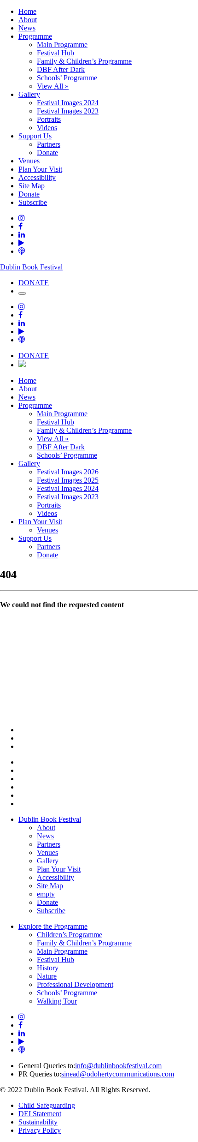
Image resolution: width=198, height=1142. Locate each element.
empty (46, 894)
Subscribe (32, 202)
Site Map (31, 186)
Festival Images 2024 (68, 103)
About (27, 20)
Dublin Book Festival (31, 267)
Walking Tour (57, 1001)
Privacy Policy (39, 1130)
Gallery (29, 94)
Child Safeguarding (46, 1105)
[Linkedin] (21, 235)
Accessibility (37, 177)
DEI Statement (39, 1114)
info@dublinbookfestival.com (118, 1066)
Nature (47, 976)
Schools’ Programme (67, 78)
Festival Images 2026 (68, 472)
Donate (47, 152)
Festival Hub (55, 53)
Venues (29, 161)
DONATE (33, 283)
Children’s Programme (69, 935)
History (47, 968)
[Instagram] (21, 218)
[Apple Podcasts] (21, 251)
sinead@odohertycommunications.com (117, 1074)
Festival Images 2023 (68, 111)
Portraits (49, 119)
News (26, 28)
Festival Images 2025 (68, 480)
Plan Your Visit (40, 169)
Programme (35, 36)
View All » (53, 86)
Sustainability (38, 1122)
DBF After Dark (61, 69)
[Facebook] (20, 226)
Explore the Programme (52, 926)
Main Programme (62, 44)
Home (27, 11)
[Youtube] (21, 243)
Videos (47, 128)
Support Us (35, 136)
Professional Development (75, 984)
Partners (48, 144)
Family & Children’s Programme (84, 61)
